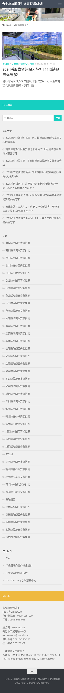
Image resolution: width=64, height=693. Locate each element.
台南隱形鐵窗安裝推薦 (17, 318)
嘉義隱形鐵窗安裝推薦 (17, 333)
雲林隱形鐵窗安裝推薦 (17, 514)
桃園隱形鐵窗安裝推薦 (17, 476)
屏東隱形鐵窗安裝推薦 (17, 386)
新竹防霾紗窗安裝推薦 (17, 439)
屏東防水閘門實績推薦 (17, 371)
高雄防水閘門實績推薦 (17, 522)
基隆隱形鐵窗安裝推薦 (17, 348)
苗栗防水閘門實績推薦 (17, 484)
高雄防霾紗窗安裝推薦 (17, 529)
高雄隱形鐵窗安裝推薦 (17, 537)
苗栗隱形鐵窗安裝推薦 (22, 64)
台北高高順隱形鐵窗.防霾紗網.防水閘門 (25, 4)
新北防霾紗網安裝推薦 (17, 416)
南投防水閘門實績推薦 (17, 242)
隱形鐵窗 (10, 499)
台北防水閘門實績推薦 (17, 280)
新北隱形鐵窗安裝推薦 (17, 424)
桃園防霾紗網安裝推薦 (17, 469)
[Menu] (60, 4)
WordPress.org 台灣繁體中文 (20, 580)
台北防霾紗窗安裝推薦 (17, 288)
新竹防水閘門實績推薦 (17, 431)
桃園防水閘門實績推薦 (17, 461)
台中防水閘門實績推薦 (17, 257)
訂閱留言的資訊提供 (16, 573)
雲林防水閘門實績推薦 (17, 507)
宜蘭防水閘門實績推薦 (17, 356)
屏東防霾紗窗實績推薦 (17, 378)
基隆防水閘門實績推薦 (17, 341)
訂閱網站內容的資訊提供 (18, 565)
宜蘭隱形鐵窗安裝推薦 (17, 363)
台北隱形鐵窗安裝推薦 (17, 295)
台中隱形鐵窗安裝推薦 (17, 273)
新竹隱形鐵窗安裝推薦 (17, 446)
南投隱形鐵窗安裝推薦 (17, 250)
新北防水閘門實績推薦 (17, 408)
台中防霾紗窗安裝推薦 (17, 265)
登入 (7, 557)
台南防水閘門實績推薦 (17, 303)
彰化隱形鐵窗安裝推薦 (17, 401)
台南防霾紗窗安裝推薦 (17, 310)
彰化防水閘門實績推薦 (17, 393)
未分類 (5, 64)
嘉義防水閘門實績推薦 (17, 325)
